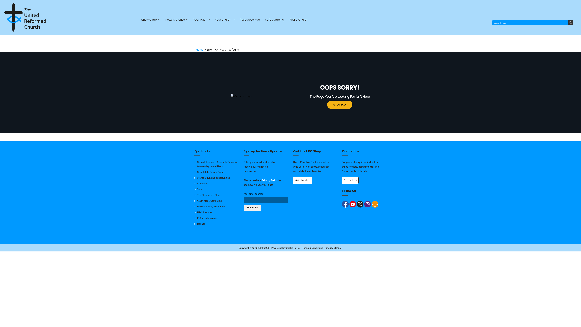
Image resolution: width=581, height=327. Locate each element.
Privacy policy (278, 248)
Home (199, 49)
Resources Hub (250, 19)
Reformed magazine (207, 218)
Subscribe (252, 207)
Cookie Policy (293, 248)
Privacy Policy (270, 180)
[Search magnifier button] (570, 22)
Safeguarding (274, 19)
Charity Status (333, 248)
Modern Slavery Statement (211, 206)
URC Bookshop (205, 212)
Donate (201, 224)
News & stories (175, 19)
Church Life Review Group (210, 172)
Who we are (149, 19)
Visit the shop (302, 180)
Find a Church (298, 19)
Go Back (341, 104)
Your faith (199, 19)
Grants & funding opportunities (213, 178)
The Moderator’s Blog (208, 195)
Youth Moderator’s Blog (209, 201)
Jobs (199, 189)
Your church (223, 19)
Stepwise (202, 183)
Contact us (350, 180)
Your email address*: (254, 194)
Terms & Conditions (312, 248)
